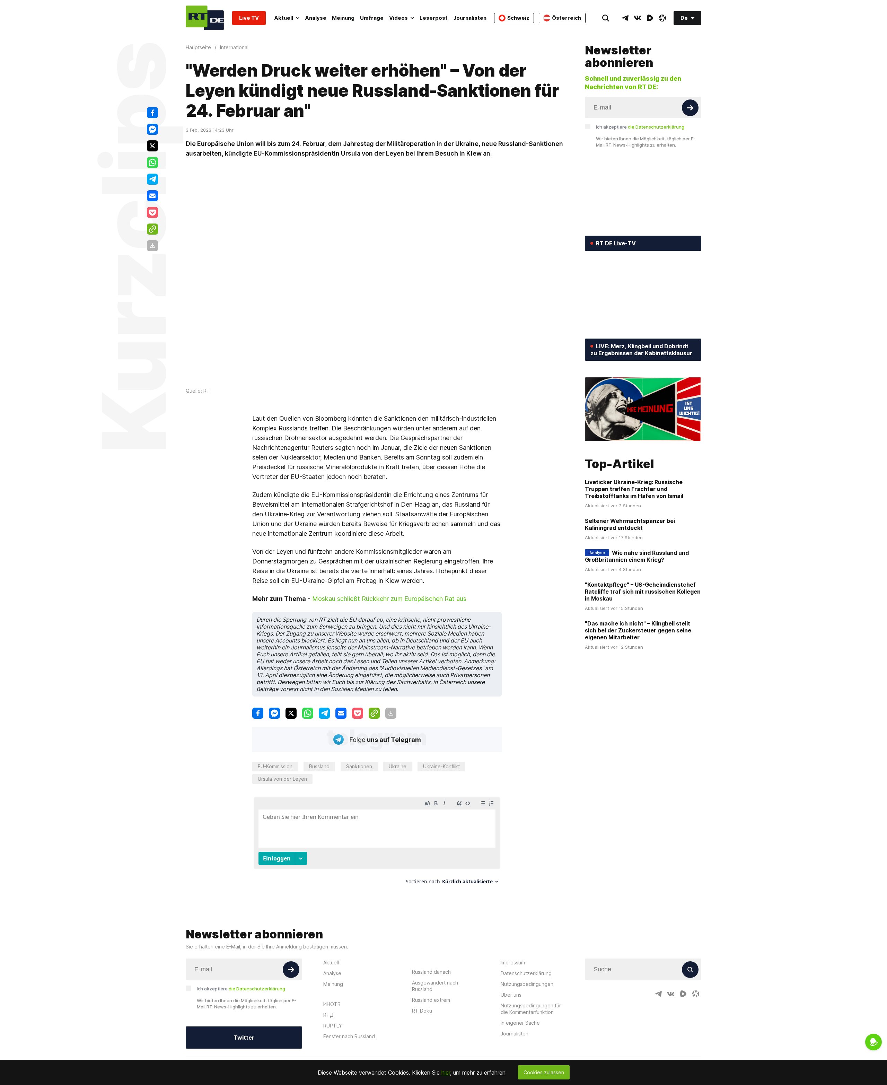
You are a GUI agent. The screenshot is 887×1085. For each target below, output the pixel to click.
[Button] (690, 107)
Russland (319, 766)
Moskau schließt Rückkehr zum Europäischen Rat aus (389, 598)
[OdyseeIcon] (662, 18)
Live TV (249, 18)
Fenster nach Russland (349, 1036)
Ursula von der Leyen (282, 779)
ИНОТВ (332, 1004)
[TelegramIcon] (625, 18)
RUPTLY (332, 1026)
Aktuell (283, 18)
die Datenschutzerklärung (656, 127)
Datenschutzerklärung (526, 973)
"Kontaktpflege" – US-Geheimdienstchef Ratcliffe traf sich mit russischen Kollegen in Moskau (643, 591)
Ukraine (397, 766)
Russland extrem (431, 1000)
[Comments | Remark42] (377, 843)
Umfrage (372, 18)
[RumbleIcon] (650, 18)
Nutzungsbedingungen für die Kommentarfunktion (531, 1009)
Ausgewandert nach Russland (435, 986)
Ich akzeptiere (640, 127)
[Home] (205, 18)
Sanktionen (359, 766)
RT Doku (422, 1011)
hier (445, 1072)
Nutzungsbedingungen (527, 984)
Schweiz (518, 18)
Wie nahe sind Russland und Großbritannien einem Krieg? (637, 556)
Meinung (343, 18)
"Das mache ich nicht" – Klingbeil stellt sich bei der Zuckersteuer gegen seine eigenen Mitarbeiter (638, 630)
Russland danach (431, 972)
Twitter (244, 1037)
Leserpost (434, 18)
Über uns (511, 995)
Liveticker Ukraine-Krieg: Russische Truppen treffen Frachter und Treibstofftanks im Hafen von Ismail (634, 489)
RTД (328, 1015)
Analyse (315, 18)
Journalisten (469, 18)
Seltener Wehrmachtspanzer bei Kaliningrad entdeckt (630, 524)
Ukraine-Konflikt (441, 766)
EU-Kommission (275, 766)
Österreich (566, 18)
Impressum (513, 962)
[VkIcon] (637, 18)
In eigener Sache (520, 1023)
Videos (398, 18)
